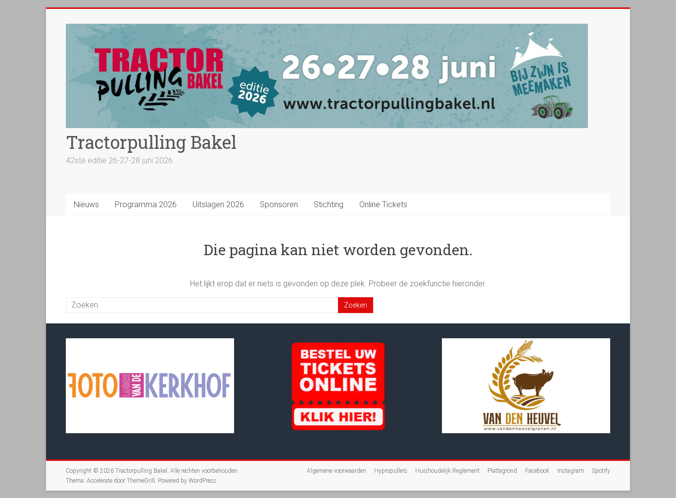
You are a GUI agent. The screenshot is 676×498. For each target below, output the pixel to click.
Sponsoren (279, 204)
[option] (150, 390)
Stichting (328, 204)
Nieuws (86, 204)
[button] (100, 432)
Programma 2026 (146, 204)
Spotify (601, 470)
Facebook (537, 470)
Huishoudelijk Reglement (447, 470)
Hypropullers (390, 470)
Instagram (570, 470)
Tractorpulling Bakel (151, 142)
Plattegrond (502, 470)
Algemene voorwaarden (336, 470)
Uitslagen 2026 (218, 204)
